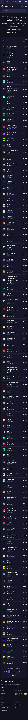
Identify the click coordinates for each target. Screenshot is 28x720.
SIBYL (8, 431)
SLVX (12, 249)
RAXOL (9, 425)
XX (11, 97)
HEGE (11, 159)
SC (11, 76)
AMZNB (12, 70)
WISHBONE (10, 503)
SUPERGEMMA (14, 386)
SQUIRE (12, 530)
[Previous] (4, 671)
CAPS (12, 543)
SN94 (12, 82)
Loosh (9, 586)
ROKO (12, 255)
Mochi (9, 315)
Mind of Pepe (10, 479)
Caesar (9, 240)
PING (12, 634)
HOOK (11, 611)
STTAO (12, 303)
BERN (12, 568)
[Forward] (23, 671)
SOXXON (12, 92)
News (2, 698)
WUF (12, 392)
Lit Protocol (10, 222)
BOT (12, 57)
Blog (2, 696)
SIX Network (10, 108)
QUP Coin (9, 580)
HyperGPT (10, 259)
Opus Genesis (11, 627)
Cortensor (10, 598)
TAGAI (12, 438)
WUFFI (8, 390)
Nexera (9, 361)
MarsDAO (9, 216)
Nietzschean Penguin (13, 615)
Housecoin (10, 662)
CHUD (11, 212)
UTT (12, 357)
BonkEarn (9, 567)
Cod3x (9, 419)
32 (11, 671)
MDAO (12, 218)
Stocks (3, 693)
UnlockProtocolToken (13, 474)
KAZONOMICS (14, 322)
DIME (11, 524)
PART (12, 450)
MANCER (13, 189)
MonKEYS (9, 491)
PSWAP (12, 444)
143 (21, 671)
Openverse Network (13, 621)
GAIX (12, 289)
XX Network (10, 96)
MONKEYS (12, 493)
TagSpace (10, 437)
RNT (8, 170)
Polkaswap (10, 443)
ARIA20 (12, 409)
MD (11, 640)
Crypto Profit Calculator (20, 693)
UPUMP (12, 121)
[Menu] (26, 6)
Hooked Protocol (12, 609)
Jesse (8, 656)
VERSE (12, 229)
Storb (8, 454)
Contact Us (18, 705)
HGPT (12, 260)
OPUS (12, 628)
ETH (11, 340)
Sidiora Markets (11, 592)
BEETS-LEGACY (14, 310)
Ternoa (9, 541)
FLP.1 (12, 378)
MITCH (9, 516)
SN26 (12, 456)
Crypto (3, 690)
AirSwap (9, 234)
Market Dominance (12, 638)
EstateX (9, 293)
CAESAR (13, 241)
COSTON (12, 128)
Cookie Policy (4, 710)
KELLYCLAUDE (14, 351)
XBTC (8, 199)
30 (6, 671)
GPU (12, 63)
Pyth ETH (9, 650)
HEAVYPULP (13, 272)
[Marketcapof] (7, 6)
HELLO (9, 344)
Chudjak (9, 210)
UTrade (9, 355)
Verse (8, 228)
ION (11, 499)
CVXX (11, 165)
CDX (12, 421)
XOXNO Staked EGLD (13, 396)
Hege (8, 158)
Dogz (8, 485)
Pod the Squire (11, 528)
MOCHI (12, 316)
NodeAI (9, 61)
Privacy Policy (4, 707)
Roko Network (11, 253)
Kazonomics (10, 320)
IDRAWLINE (13, 518)
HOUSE (12, 663)
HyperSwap (10, 113)
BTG (12, 623)
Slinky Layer (10, 139)
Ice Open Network (12, 497)
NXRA (11, 363)
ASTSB (12, 372)
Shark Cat (10, 75)
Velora (9, 644)
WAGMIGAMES (14, 334)
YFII (11, 469)
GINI (8, 102)
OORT (8, 561)
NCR (11, 403)
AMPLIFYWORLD (11, 133)
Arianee (9, 408)
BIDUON (12, 464)
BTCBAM (13, 328)
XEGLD (12, 397)
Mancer (9, 187)
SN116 (12, 415)
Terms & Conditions (6, 705)
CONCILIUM (13, 183)
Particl (9, 448)
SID (11, 593)
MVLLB (12, 283)
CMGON (12, 537)
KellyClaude (10, 350)
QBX (8, 603)
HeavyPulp (10, 271)
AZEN (11, 146)
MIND (11, 481)
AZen (8, 144)
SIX (11, 109)
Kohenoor (10, 175)
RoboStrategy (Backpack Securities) (11, 53)
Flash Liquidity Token (13, 377)
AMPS (11, 134)
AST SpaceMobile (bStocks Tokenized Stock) (12, 369)
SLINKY (12, 140)
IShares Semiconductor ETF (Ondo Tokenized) (12, 88)
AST (11, 235)
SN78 (11, 587)
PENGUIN (13, 617)
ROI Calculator (18, 690)
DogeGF (9, 193)
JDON (11, 512)
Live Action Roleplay (13, 46)
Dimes (9, 522)
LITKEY (12, 224)
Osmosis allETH (11, 338)
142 (19, 671)
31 (9, 671)
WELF (8, 205)
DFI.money (10, 468)
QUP (12, 582)
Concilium (10, 181)
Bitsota (9, 81)
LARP (11, 48)
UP (11, 475)
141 (16, 671)
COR (12, 599)
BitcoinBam (10, 326)
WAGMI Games (11, 332)
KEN (11, 177)
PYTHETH (13, 652)
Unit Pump (10, 119)
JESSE (12, 658)
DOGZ (11, 487)
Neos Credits (11, 402)
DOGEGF (13, 194)
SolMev (9, 413)
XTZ (11, 154)
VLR (11, 646)
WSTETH (13, 576)
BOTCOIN (9, 555)
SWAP (11, 115)
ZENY (8, 265)
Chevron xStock (11, 164)
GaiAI (8, 288)
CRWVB (12, 551)
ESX (11, 295)
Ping (8, 633)
